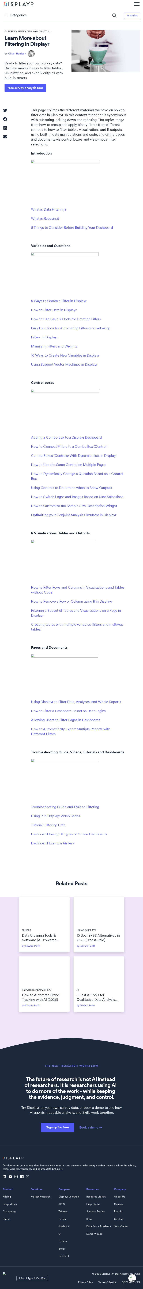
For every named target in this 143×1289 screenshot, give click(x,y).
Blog (89, 1219)
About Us (119, 1196)
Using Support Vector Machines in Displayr (64, 364)
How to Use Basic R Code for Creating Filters (66, 319)
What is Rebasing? (45, 218)
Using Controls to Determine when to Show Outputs (71, 488)
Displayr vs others (69, 1196)
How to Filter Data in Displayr (54, 310)
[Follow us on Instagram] (16, 1176)
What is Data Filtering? (48, 209)
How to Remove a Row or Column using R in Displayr (71, 601)
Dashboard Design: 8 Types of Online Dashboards (69, 834)
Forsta (62, 1219)
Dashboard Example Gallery (52, 843)
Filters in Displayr (44, 337)
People (118, 1211)
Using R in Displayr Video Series (55, 816)
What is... (45, 31)
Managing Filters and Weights (54, 346)
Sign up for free (57, 1127)
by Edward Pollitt (31, 945)
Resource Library (96, 1196)
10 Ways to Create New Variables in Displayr (65, 355)
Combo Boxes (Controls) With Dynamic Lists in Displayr (74, 455)
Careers (118, 1204)
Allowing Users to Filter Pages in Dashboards (65, 720)
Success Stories (95, 1211)
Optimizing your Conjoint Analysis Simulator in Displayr (73, 515)
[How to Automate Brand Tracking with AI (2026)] (44, 970)
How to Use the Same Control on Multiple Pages (68, 465)
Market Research (40, 1196)
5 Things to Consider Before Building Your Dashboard (72, 227)
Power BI (63, 1256)
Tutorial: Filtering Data (48, 825)
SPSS (61, 1204)
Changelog (9, 1211)
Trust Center (121, 1226)
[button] (5, 110)
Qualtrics (63, 1226)
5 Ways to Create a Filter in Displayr (58, 301)
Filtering (11, 31)
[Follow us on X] (28, 1176)
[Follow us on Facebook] (22, 1176)
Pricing (7, 1196)
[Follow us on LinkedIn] (5, 1176)
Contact (118, 1219)
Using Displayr (28, 31)
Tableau (62, 1211)
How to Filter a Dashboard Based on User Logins (68, 711)
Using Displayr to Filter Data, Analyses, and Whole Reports (76, 702)
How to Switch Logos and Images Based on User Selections (77, 497)
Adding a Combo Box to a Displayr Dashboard (66, 437)
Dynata (62, 1241)
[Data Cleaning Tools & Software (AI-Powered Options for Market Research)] (44, 911)
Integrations (10, 1204)
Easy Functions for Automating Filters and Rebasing (70, 328)
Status (6, 1219)
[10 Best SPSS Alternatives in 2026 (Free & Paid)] (99, 911)
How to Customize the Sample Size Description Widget (74, 506)
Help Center (93, 1204)
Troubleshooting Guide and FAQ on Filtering (65, 807)
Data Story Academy (98, 1226)
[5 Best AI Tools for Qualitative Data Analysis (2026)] (99, 970)
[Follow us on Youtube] (11, 1176)
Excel (61, 1248)
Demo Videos (94, 1233)
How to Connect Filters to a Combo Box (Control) (69, 446)
